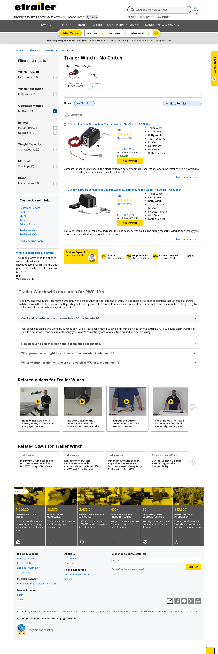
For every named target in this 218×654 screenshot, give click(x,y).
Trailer (83, 25)
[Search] (132, 9)
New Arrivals (168, 25)
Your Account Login (31, 241)
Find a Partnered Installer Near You (36, 583)
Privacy (114, 569)
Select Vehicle (70, 33)
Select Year (92, 33)
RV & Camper (117, 25)
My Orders (165, 17)
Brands (149, 25)
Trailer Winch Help (30, 230)
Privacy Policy (28, 224)
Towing (45, 25)
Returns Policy (25, 563)
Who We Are (71, 558)
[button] (192, 407)
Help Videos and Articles (77, 574)
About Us (25, 220)
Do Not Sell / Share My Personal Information (104, 611)
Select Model (137, 33)
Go (156, 33)
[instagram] (191, 601)
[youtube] (198, 601)
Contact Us (26, 212)
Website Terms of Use (187, 611)
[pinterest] (184, 601)
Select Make (114, 33)
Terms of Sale (164, 611)
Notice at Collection (143, 611)
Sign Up (21, 599)
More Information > (187, 177)
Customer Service (140, 17)
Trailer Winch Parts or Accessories (94, 86)
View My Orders (25, 558)
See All (191, 256)
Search (68, 579)
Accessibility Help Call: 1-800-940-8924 (38, 611)
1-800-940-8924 (76, 17)
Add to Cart (130, 161)
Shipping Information (28, 567)
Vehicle (98, 25)
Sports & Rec (64, 25)
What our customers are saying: (35, 252)
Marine (135, 25)
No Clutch (82, 103)
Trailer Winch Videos (31, 234)
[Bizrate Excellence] (21, 629)
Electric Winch (75, 83)
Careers (68, 563)
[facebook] (177, 601)
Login (20, 594)
